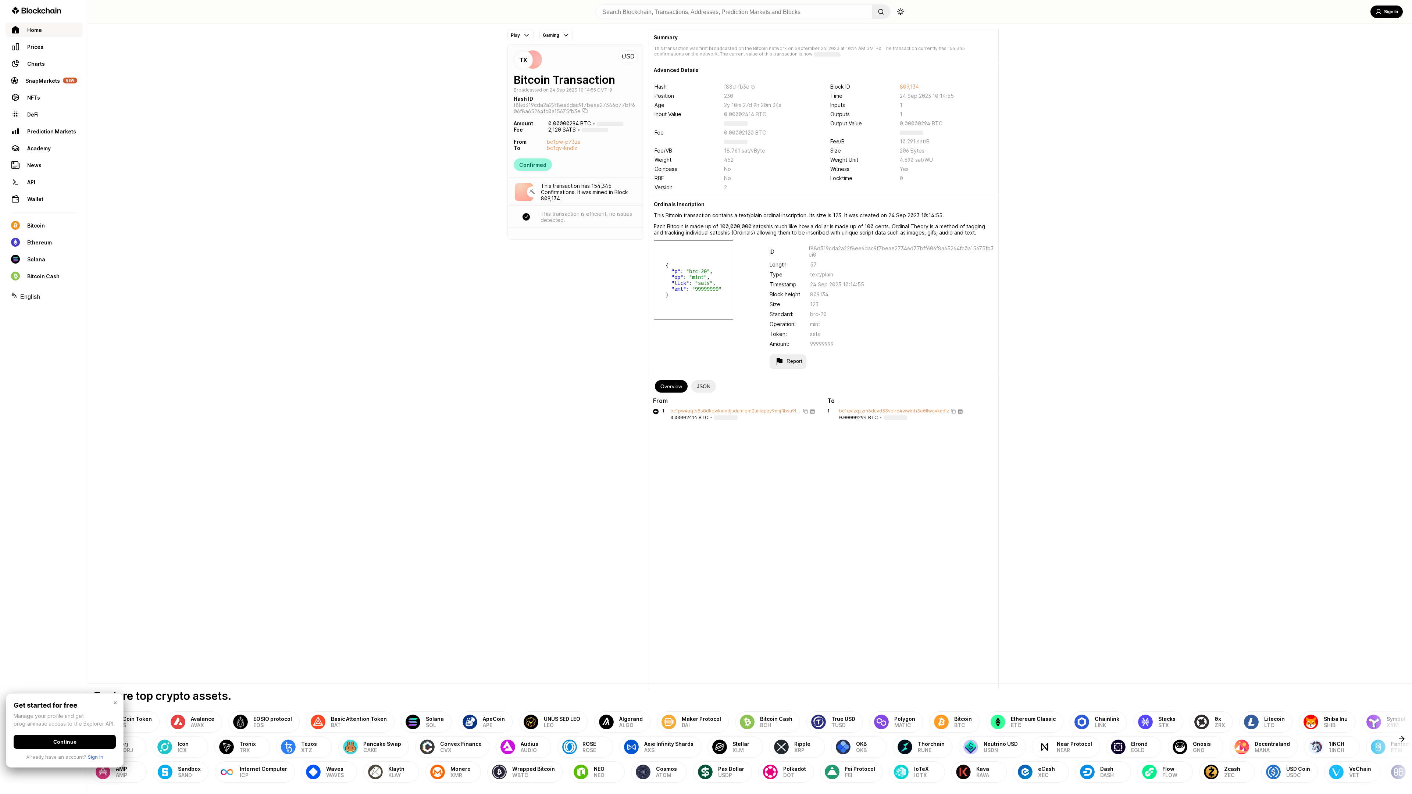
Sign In (1391, 11)
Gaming (551, 35)
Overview (671, 386)
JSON (703, 386)
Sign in (95, 757)
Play (515, 35)
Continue (64, 742)
